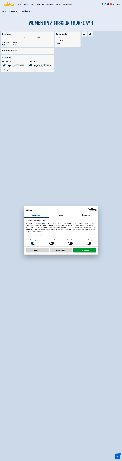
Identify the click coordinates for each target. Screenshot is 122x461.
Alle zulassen (85, 250)
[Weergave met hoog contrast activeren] (114, 4)
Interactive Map (60, 41)
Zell (32, 4)
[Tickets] (105, 4)
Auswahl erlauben (61, 250)
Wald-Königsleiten (47, 4)
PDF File (58, 44)
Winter (26, 4)
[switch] (51, 243)
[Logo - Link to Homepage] (8, 3)
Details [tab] (61, 215)
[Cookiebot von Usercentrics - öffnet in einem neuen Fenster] (89, 209)
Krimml (58, 4)
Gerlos (38, 4)
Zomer (20, 4)
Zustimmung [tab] (36, 215)
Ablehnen (37, 250)
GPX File (58, 38)
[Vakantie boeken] (111, 4)
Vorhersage (5, 70)
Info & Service (67, 4)
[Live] (108, 4)
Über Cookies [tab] (86, 215)
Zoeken (102, 4)
